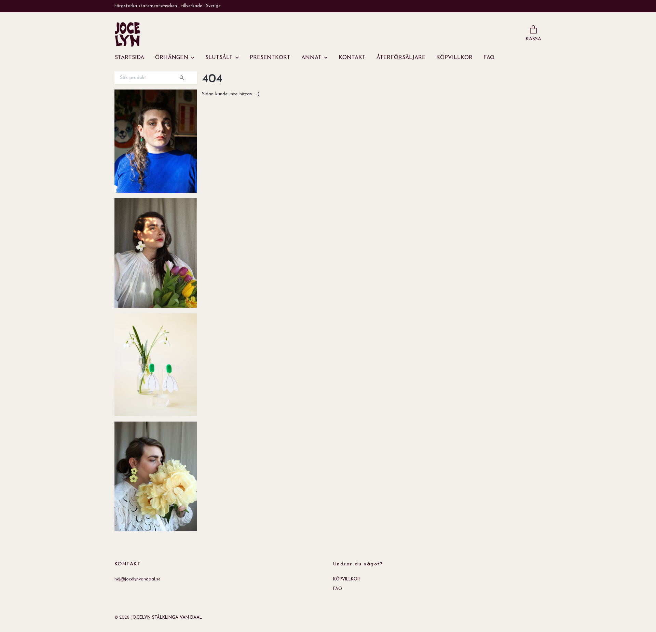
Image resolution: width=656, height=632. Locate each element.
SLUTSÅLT (219, 57)
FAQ (489, 57)
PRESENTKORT (270, 57)
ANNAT (311, 57)
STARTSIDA (129, 57)
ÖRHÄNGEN (171, 57)
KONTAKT (352, 57)
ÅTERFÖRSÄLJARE (401, 57)
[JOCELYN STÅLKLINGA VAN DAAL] (127, 34)
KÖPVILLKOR (454, 57)
